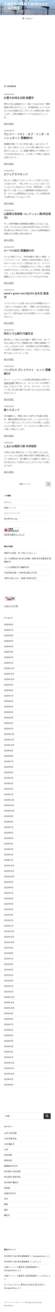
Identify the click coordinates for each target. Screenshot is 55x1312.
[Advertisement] (27, 51)
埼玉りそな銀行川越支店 (18, 333)
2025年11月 (9, 674)
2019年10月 (9, 1074)
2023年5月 (8, 838)
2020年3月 (8, 1046)
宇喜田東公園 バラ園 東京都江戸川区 (20, 573)
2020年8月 (8, 1019)
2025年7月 (8, 696)
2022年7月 (8, 893)
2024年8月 (8, 756)
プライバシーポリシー (13, 1302)
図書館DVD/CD (11, 1166)
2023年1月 (8, 860)
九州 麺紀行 (9, 1144)
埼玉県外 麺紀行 (11, 1182)
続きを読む (9, 123)
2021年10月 (9, 942)
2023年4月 (8, 844)
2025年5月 (8, 707)
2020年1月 (8, 1057)
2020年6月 (8, 1030)
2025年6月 (8, 701)
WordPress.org (10, 519)
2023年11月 (9, 805)
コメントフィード (12, 513)
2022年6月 (8, 898)
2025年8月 (8, 690)
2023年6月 (8, 833)
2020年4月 (8, 1041)
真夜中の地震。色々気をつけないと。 (21, 553)
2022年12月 (9, 865)
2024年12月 (9, 734)
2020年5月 (8, 1035)
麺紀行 (7, 1215)
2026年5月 (8, 641)
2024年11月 (9, 739)
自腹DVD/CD (10, 1193)
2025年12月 (9, 668)
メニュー (29, 18)
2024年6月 (8, 767)
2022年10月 (9, 876)
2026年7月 (8, 630)
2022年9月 (8, 882)
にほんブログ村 (11, 606)
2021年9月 (8, 948)
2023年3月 (8, 849)
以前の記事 (9, 383)
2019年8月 (8, 1085)
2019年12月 (9, 1063)
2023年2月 (8, 854)
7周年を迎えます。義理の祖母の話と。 (21, 578)
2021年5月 (8, 969)
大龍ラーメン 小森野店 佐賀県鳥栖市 (20, 1267)
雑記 (6, 1210)
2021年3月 (8, 980)
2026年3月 (8, 652)
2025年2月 (8, 723)
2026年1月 (8, 663)
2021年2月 (8, 986)
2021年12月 (9, 931)
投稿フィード (10, 508)
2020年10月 (9, 1008)
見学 (6, 1199)
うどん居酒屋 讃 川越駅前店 (16, 567)
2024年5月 (8, 772)
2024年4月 (8, 778)
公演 (6, 1149)
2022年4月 (8, 909)
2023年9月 (8, 816)
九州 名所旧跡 (10, 1133)
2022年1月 (8, 926)
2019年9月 (8, 1079)
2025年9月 (8, 685)
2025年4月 (8, 712)
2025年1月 (8, 728)
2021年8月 (8, 953)
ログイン (8, 502)
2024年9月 (8, 750)
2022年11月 (9, 871)
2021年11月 (9, 937)
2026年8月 (8, 624)
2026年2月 (8, 657)
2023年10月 (9, 811)
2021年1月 (8, 991)
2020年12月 (9, 997)
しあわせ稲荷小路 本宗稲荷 (20, 446)
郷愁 (6, 1204)
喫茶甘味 (8, 1160)
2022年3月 (8, 915)
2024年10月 (9, 745)
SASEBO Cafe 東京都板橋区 (17, 1256)
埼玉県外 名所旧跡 (12, 1171)
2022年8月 (8, 887)
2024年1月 (8, 794)
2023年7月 (8, 827)
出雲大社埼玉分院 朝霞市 (19, 97)
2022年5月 (8, 904)
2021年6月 (8, 964)
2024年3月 (8, 783)
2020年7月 (8, 1024)
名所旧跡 (8, 1155)
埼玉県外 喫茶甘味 (12, 1177)
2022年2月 (8, 920)
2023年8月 (8, 822)
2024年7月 (8, 761)
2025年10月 (9, 679)
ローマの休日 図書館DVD (19, 250)
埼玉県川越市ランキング (14, 534)
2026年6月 (8, 635)
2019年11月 (9, 1068)
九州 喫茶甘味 (10, 1138)
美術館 (7, 1188)
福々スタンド (12, 409)
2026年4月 (8, 646)
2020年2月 (8, 1052)
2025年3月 (8, 717)
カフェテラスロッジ (16, 174)
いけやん (44, 1276)
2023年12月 (9, 800)
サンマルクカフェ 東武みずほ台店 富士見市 (23, 1284)
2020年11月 (9, 1002)
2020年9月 (8, 1013)
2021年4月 (8, 975)
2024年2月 (8, 789)
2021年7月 (8, 959)
